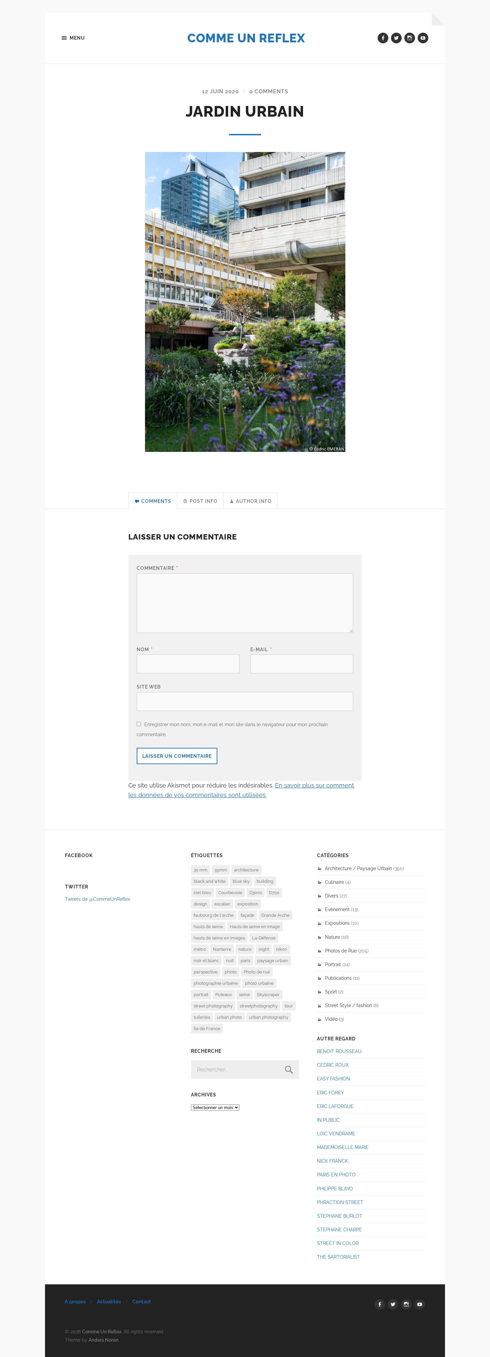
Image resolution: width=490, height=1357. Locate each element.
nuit (230, 960)
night (264, 949)
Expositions (337, 923)
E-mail (261, 649)
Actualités (109, 1302)
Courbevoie (230, 892)
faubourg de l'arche (214, 915)
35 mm (200, 869)
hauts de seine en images (219, 937)
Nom (145, 649)
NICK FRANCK (332, 1161)
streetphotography (259, 1005)
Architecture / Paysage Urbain (358, 868)
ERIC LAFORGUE (335, 1106)
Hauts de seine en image (255, 926)
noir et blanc (206, 960)
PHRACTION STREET (340, 1202)
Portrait (333, 964)
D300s (255, 892)
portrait (201, 994)
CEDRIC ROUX (333, 1065)
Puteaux (223, 994)
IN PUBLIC (328, 1120)
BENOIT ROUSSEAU (339, 1051)
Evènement (337, 909)
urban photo (229, 1017)
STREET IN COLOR (338, 1243)
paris (245, 960)
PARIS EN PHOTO (336, 1174)
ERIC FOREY (330, 1092)
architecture (246, 869)
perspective (206, 971)
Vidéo (331, 1019)
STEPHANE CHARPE (339, 1229)
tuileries (202, 1017)
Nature (332, 937)
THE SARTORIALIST (338, 1257)
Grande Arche (275, 915)
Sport (331, 991)
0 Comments (268, 91)
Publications (338, 978)
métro (200, 949)
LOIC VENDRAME (336, 1133)
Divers (331, 895)
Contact (141, 1302)
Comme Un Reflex (246, 38)
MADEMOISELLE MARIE (343, 1147)
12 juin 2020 (220, 91)
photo (231, 971)
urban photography (268, 1017)
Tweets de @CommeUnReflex (97, 899)
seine (244, 994)
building (265, 881)
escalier (222, 903)
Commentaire (157, 568)
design (200, 903)
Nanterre (222, 949)
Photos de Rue (341, 950)
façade (247, 915)
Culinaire (334, 882)
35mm (220, 869)
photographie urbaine (216, 983)
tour (289, 1005)
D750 (274, 892)
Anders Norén (103, 1340)
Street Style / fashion (348, 1005)
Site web (149, 686)
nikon (281, 949)
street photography (213, 1005)
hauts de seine (208, 926)
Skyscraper (268, 994)
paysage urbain (272, 960)
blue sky (241, 881)
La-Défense (264, 937)
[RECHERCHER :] (245, 1069)
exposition (247, 903)
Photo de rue (257, 971)
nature (245, 949)
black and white (210, 881)
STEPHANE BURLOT (339, 1216)
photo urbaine (259, 983)
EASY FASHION (333, 1078)
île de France (207, 1028)
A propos (75, 1302)
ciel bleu (202, 892)
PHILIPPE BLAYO (335, 1188)
